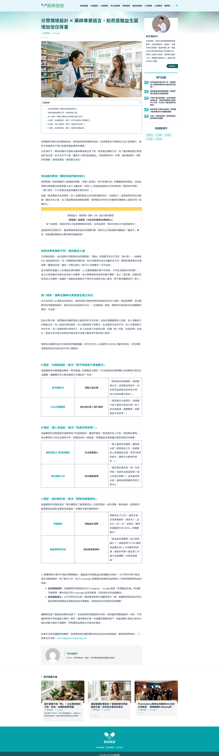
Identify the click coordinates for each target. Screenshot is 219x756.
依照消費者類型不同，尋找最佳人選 (62, 112)
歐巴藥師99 (58, 387)
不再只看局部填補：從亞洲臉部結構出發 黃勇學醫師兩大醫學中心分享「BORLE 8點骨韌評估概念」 (163, 101)
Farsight (72, 653)
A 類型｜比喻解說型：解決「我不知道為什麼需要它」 (69, 120)
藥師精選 (46, 33)
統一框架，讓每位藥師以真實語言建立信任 (65, 116)
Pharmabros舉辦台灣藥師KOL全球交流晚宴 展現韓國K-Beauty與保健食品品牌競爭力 (156, 706)
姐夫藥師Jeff (58, 476)
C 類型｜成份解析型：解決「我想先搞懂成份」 (67, 128)
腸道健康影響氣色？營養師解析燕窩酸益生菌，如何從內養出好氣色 (109, 705)
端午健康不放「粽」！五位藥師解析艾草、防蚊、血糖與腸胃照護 (62, 705)
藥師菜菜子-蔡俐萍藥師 (58, 452)
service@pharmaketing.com (72, 638)
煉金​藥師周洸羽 (58, 549)
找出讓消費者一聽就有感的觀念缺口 (62, 108)
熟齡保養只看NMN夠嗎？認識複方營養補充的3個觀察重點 (163, 110)
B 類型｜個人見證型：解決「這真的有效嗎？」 (67, 124)
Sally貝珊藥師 (58, 406)
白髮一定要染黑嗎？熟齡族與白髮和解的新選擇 (163, 117)
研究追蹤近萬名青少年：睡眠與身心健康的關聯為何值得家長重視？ (163, 84)
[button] (171, 6)
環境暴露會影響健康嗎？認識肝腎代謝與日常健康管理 (163, 92)
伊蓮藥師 (58, 523)
